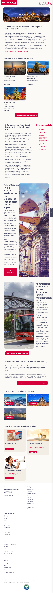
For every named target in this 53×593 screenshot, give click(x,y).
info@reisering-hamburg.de (11, 497)
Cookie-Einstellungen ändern (23, 582)
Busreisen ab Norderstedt (30, 504)
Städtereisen (7, 527)
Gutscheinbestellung (9, 572)
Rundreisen (7, 525)
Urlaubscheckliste (8, 551)
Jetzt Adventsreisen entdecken (11, 272)
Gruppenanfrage (8, 570)
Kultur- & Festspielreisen (10, 530)
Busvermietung (7, 567)
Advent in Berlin (31, 78)
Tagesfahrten (7, 534)
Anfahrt (37, 580)
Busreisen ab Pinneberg (30, 508)
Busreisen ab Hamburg (30, 490)
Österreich (6, 516)
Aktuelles (6, 548)
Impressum (7, 580)
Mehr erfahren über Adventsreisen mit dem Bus (16, 51)
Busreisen (6, 537)
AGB (12, 580)
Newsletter (6, 555)
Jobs (33, 580)
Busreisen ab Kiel (31, 493)
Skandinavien (7, 523)
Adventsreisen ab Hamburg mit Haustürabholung (43, 138)
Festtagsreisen (7, 532)
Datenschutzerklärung (9, 582)
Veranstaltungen (8, 553)
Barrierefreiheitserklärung (20, 580)
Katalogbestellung (8, 563)
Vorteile (6, 546)
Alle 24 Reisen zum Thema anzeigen (25, 115)
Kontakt (6, 565)
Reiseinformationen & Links (10, 544)
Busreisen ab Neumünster (30, 500)
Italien (5, 518)
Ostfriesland (7, 78)
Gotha (5, 104)
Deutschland (7, 520)
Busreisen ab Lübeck (30, 496)
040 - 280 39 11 (10, 495)
